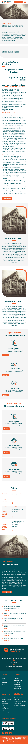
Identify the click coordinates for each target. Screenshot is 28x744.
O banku (17, 675)
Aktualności (17, 682)
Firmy (3, 684)
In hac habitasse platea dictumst (13, 638)
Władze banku (18, 680)
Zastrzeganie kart (19, 705)
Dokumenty (6, 694)
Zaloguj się (18, 2)
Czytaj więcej (7, 198)
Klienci (4, 675)
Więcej (5, 355)
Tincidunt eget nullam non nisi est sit (15, 613)
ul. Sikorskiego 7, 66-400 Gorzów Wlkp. (14, 658)
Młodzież (4, 682)
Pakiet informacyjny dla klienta (6, 699)
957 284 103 (15, 524)
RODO (3, 711)
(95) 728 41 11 (14, 662)
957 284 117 (15, 498)
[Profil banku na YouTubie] (10, 733)
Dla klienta (18, 694)
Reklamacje (17, 703)
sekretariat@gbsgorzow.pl (14, 666)
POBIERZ (6, 610)
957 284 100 (15, 511)
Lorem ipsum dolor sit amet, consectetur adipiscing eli (12, 607)
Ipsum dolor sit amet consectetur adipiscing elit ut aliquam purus (14, 619)
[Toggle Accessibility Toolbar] (3, 741)
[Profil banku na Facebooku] (3, 733)
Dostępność (5, 713)
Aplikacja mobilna (9, 718)
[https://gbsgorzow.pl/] (6, 2)
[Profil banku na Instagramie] (6, 733)
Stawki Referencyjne (20, 701)
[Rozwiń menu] (25, 2)
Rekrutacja (17, 688)
